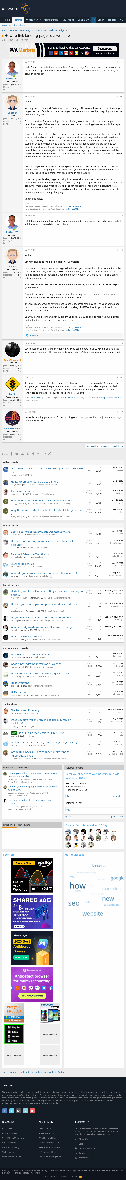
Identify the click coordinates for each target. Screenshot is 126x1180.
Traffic (12, 394)
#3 (121, 215)
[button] (40, 20)
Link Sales (30, 736)
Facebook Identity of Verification (30, 554)
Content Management (54, 611)
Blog (81, 1143)
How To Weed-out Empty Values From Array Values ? (42, 500)
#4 (121, 250)
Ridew (120, 512)
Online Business (9, 1133)
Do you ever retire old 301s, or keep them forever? (41, 617)
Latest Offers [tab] (9, 824)
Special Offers (85, 19)
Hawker (14, 475)
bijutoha (119, 493)
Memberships (51, 19)
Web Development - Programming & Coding (51, 503)
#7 (121, 412)
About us (65, 1176)
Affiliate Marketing (10, 1147)
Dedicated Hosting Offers (50, 1156)
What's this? (117, 816)
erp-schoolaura (116, 721)
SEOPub (119, 666)
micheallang (16, 676)
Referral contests (74, 767)
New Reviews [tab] (24, 824)
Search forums (20, 25)
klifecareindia (16, 566)
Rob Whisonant (116, 543)
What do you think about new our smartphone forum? (44, 573)
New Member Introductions (46, 484)
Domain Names (42, 676)
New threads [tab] (23, 767)
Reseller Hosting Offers (49, 1147)
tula (12, 686)
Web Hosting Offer (47, 1138)
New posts (6, 25)
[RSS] (80, 1176)
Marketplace (84, 1157)
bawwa (14, 639)
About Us (83, 1139)
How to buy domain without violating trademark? (41, 673)
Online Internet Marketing (59, 598)
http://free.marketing (34, 397)
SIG (12, 736)
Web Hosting (43, 630)
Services (34, 475)
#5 (121, 343)
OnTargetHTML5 (74, 206)
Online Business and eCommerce (43, 534)
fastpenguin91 (17, 758)
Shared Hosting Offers (49, 1142)
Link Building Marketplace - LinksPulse (41, 733)
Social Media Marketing (38, 547)
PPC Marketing (9, 1142)
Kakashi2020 (117, 556)
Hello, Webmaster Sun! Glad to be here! (35, 481)
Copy (68, 810)
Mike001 (12, 112)
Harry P (14, 630)
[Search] (121, 20)
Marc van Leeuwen (115, 575)
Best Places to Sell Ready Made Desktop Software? (41, 531)
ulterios (120, 675)
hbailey (14, 667)
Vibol (13, 547)
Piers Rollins (16, 695)
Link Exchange (39, 745)
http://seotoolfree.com (111, 397)
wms (121, 483)
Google (39, 566)
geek (121, 502)
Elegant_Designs (116, 754)
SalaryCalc (15, 745)
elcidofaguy (118, 694)
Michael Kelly (16, 557)
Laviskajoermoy (17, 611)
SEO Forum (7, 1128)
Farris (13, 713)
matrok (14, 494)
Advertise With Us (87, 1148)
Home (6, 19)
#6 (121, 377)
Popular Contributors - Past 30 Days (87, 825)
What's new (32, 19)
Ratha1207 (8, 40)
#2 (121, 96)
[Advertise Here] (50, 1034)
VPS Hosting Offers (47, 1152)
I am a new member (23, 491)
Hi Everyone (18, 692)
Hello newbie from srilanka (27, 636)
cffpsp (13, 726)
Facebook (39, 557)
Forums (18, 19)
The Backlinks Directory (25, 710)
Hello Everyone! (20, 683)
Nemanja (15, 620)
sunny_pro (15, 503)
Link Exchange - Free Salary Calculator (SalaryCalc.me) (44, 742)
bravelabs (119, 565)
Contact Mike (73, 209)
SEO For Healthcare (23, 564)
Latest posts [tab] (8, 767)
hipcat (120, 638)
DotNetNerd (16, 657)
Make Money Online (11, 1156)
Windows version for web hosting (31, 654)
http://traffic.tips (72, 397)
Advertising (68, 19)
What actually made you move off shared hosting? (41, 627)
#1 (121, 62)
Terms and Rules (51, 1176)
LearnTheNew (12, 428)
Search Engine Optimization (51, 620)
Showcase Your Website (38, 576)
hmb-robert (118, 656)
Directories (34, 713)
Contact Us (84, 1153)
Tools (69, 816)
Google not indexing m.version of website (36, 664)
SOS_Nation (16, 484)
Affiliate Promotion (47, 1133)
